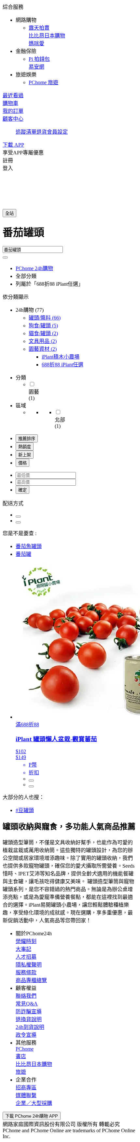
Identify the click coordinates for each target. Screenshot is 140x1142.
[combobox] (70, 235)
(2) (43, 333)
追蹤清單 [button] (26, 132)
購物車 (10, 103)
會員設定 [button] (57, 132)
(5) (43, 325)
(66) (45, 318)
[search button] (5, 257)
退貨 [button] (41, 132)
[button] (70, 44)
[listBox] (70, 503)
